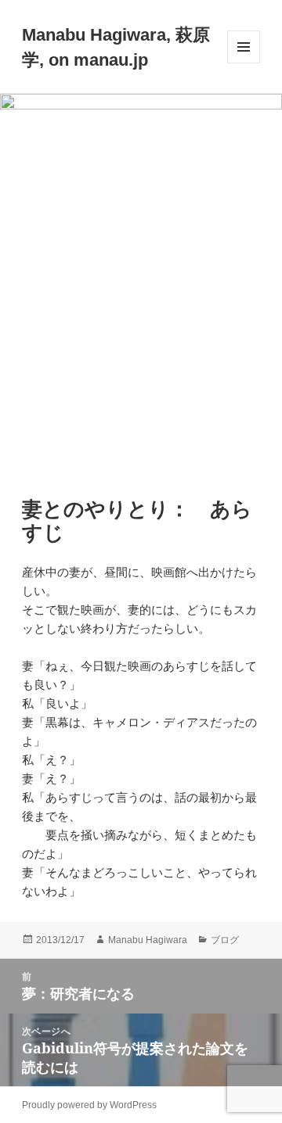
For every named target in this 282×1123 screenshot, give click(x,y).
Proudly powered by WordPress (89, 1105)
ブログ (225, 940)
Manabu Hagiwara (147, 940)
